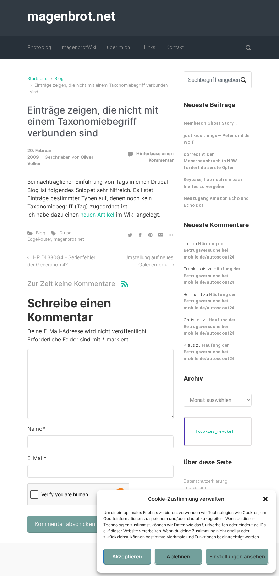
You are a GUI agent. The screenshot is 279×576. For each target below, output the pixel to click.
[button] (265, 499)
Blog (59, 78)
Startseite (37, 78)
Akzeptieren (127, 556)
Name (36, 428)
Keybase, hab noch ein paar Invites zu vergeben (213, 183)
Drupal (65, 232)
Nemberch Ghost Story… (210, 123)
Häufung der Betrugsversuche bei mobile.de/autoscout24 (209, 250)
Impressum (195, 487)
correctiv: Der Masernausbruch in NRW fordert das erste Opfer (210, 161)
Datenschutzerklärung (205, 481)
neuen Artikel (97, 214)
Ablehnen (178, 556)
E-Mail (36, 458)
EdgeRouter (39, 239)
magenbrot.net (71, 16)
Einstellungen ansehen (237, 556)
